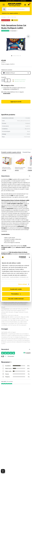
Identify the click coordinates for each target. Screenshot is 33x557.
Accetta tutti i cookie (16, 289)
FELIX (2, 22)
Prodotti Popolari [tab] (27, 152)
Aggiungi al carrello (15, 101)
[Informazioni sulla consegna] (18, 89)
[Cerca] (4, 9)
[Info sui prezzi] (13, 64)
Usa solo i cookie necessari (16, 298)
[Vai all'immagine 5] (17, 55)
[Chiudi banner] (29, 257)
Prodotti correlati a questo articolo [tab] (11, 152)
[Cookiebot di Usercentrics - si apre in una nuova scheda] (19, 257)
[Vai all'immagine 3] (14, 55)
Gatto (8, 17)
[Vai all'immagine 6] (18, 55)
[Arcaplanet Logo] (14, 4)
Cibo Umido (13, 17)
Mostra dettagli (22, 284)
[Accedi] (25, 4)
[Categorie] (3, 4)
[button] (16, 44)
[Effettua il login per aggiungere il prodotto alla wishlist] (28, 36)
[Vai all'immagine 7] (20, 55)
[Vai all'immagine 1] (11, 55)
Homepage (3, 17)
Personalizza (15, 294)
